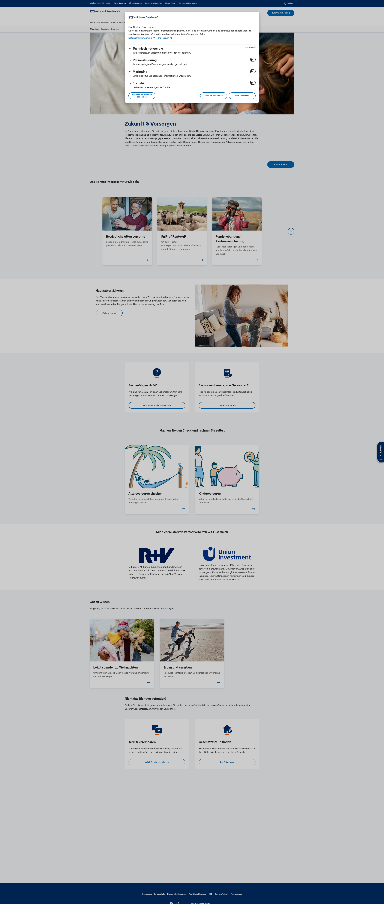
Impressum (163, 37)
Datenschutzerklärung (140, 37)
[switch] (253, 59)
